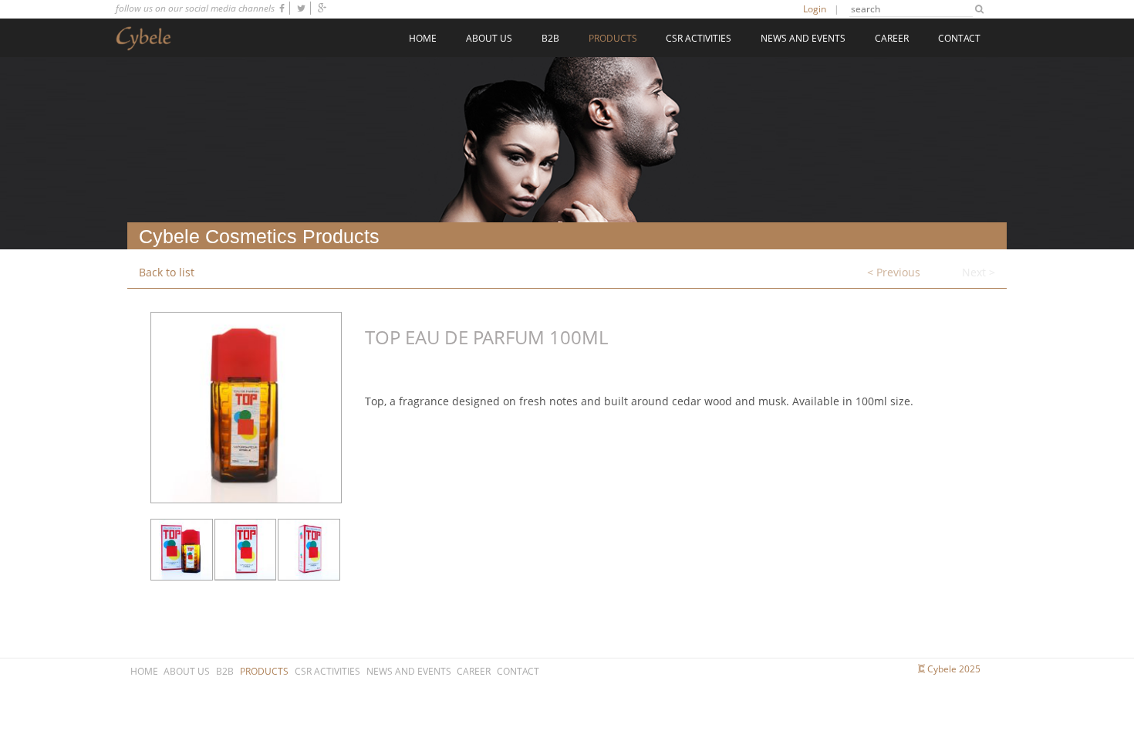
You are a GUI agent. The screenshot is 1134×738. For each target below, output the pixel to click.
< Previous (893, 272)
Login (814, 8)
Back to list (166, 272)
